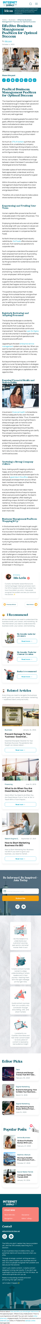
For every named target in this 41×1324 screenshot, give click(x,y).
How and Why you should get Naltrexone (24, 1311)
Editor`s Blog (26, 1218)
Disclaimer (25, 1215)
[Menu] (36, 3)
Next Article (30, 604)
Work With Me (9, 1215)
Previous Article (11, 604)
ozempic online (30, 1321)
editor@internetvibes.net (11, 1231)
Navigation (8, 1218)
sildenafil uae (4, 1321)
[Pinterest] (23, 907)
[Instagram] (17, 907)
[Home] (10, 4)
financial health (18, 412)
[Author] (28, 578)
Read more (26, 641)
